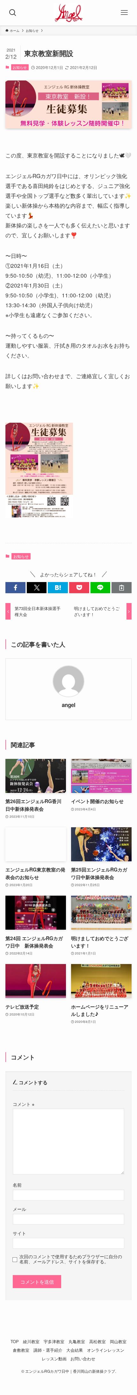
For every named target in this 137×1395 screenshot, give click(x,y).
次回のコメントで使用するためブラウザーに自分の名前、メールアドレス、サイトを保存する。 (70, 1259)
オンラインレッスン (105, 1350)
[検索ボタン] (12, 12)
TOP (15, 1341)
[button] (15, 587)
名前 (17, 1185)
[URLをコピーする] (122, 587)
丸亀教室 (76, 1341)
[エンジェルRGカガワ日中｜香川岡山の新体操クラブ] (68, 12)
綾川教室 (31, 1341)
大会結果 (74, 1350)
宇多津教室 (54, 1341)
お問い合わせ (82, 1359)
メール (19, 1209)
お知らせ (20, 67)
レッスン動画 (54, 1359)
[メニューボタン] (124, 12)
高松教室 (97, 1341)
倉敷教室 (21, 1350)
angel (69, 705)
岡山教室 (118, 1341)
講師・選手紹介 (47, 1350)
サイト (19, 1233)
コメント (23, 1104)
